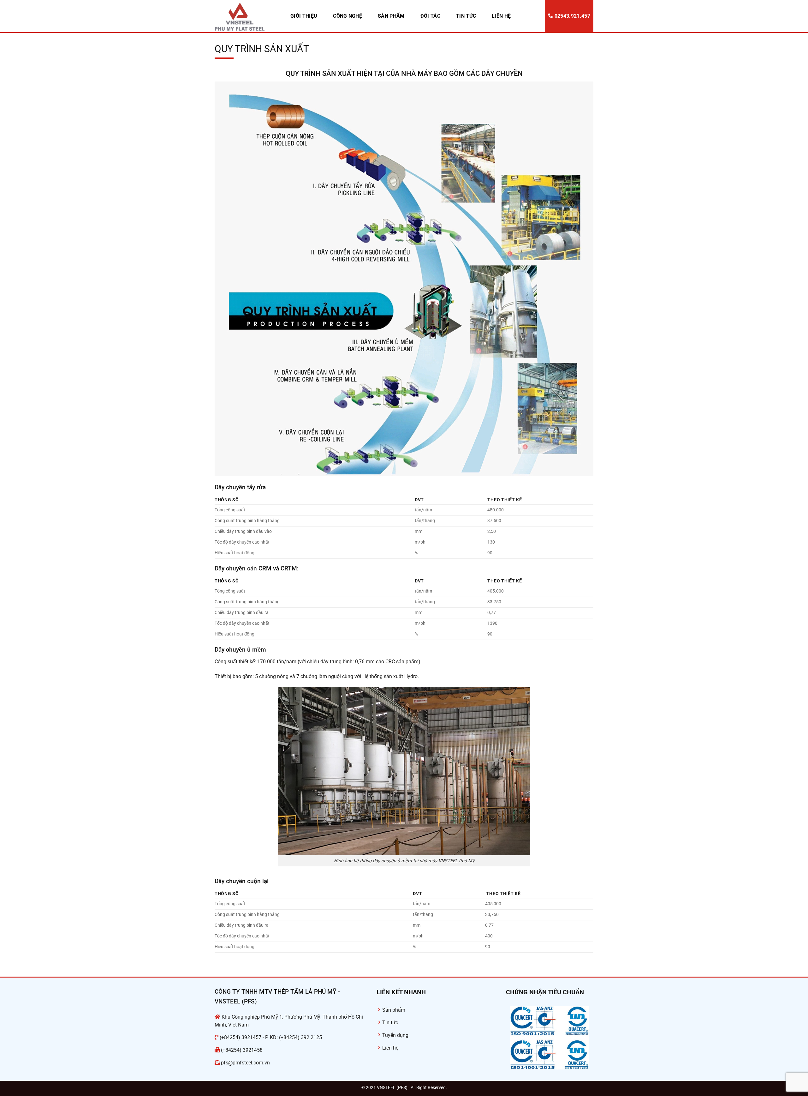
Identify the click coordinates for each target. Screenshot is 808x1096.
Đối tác (430, 16)
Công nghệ (347, 16)
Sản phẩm (391, 16)
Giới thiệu (303, 16)
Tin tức (466, 16)
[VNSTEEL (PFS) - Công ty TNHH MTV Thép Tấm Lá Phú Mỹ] (246, 16)
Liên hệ (501, 16)
